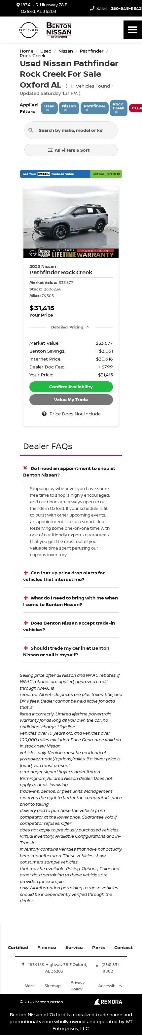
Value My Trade (71, 399)
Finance (46, 947)
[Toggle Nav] (133, 29)
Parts (98, 947)
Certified (18, 947)
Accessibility (110, 985)
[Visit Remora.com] (108, 1003)
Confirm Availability (71, 387)
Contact (123, 947)
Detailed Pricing (67, 327)
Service (74, 947)
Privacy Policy (78, 985)
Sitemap (53, 985)
